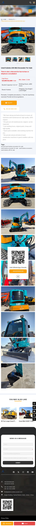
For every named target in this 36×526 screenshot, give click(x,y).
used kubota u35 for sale (8, 150)
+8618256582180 (18, 271)
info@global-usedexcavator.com (13, 492)
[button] (2, 59)
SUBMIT (18, 462)
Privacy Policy (5, 518)
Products (12, 19)
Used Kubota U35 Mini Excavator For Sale (13, 21)
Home (4, 19)
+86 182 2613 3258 (9, 488)
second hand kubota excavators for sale (12, 146)
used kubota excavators (25, 148)
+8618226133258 (9, 484)
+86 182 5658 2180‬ (9, 487)
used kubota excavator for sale (9, 148)
